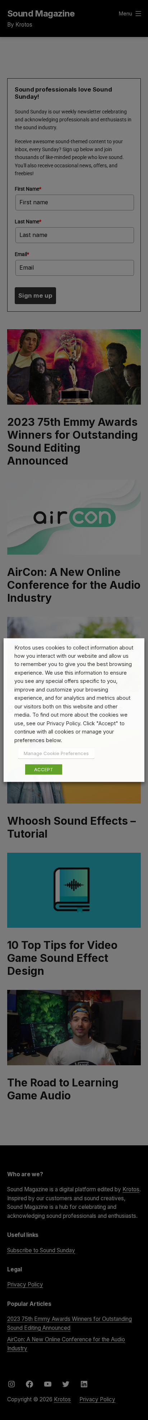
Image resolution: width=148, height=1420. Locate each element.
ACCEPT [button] (43, 769)
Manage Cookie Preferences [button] (56, 753)
